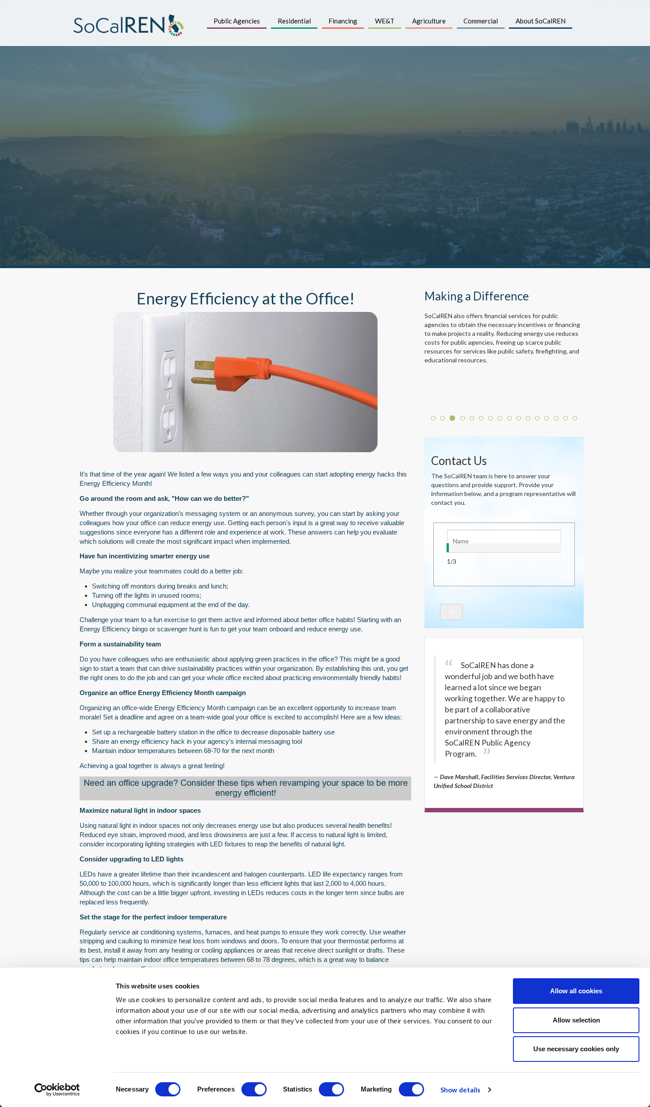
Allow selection (576, 1020)
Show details (460, 1090)
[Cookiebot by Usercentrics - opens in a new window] (57, 1089)
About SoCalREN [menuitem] (541, 21)
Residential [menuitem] (294, 21)
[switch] (254, 1089)
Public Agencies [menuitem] (237, 21)
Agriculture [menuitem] (429, 21)
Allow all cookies (576, 991)
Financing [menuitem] (343, 21)
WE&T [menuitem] (384, 21)
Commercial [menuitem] (480, 21)
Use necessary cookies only (576, 1049)
